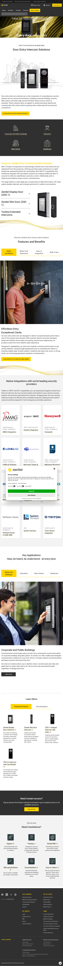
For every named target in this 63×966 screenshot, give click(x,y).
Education (47, 134)
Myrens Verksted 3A (27, 944)
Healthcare (47, 149)
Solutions (10, 10)
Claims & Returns (47, 904)
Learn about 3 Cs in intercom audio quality (16, 359)
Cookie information (48, 916)
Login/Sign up (57, 5)
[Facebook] (2, 895)
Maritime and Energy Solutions (23, 1)
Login (23, 914)
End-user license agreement (50, 921)
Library (24, 921)
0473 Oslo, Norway (27, 945)
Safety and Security (7, 1)
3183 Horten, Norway (48, 945)
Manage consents (60, 963)
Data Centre (15, 149)
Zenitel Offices (47, 902)
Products (18, 10)
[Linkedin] (7, 894)
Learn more (8, 674)
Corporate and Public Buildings (16, 134)
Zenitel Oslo (25, 942)
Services (25, 10)
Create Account (26, 916)
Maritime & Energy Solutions (29, 899)
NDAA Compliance (48, 919)
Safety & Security (26, 897)
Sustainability (25, 904)
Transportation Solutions (39, 1)
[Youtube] (15, 895)
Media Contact (47, 907)
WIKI (23, 919)
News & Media (35, 10)
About (4, 10)
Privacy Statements (48, 914)
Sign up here (31, 809)
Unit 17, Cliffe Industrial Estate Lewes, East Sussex (35, 954)
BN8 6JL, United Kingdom (28, 956)
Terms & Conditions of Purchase (51, 926)
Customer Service (48, 897)
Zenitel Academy (26, 923)
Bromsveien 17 (47, 944)
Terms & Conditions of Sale (50, 923)
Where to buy (46, 899)
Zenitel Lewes (26, 952)
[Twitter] (11, 894)
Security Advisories (48, 932)
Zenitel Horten (47, 942)
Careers (24, 907)
